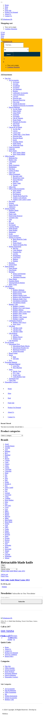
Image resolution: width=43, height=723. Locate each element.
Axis (6, 449)
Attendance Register (19, 277)
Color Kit (12, 149)
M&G (7, 511)
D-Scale (11, 223)
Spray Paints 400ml (19, 154)
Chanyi (7, 464)
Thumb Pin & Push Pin (20, 196)
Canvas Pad (16, 132)
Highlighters (13, 167)
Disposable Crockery (11, 382)
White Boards (13, 228)
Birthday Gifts (13, 304)
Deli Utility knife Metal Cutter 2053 (15, 580)
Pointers (15, 261)
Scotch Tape (17, 375)
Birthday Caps (17, 315)
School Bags (13, 264)
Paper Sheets (13, 279)
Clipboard (12, 212)
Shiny (6, 547)
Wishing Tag (17, 339)
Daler (6, 473)
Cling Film (12, 380)
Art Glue (15, 84)
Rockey (7, 540)
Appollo (7, 448)
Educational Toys (14, 344)
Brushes (15, 91)
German (7, 493)
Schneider (8, 545)
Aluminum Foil (13, 378)
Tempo (7, 551)
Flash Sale (8, 10)
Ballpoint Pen (13, 158)
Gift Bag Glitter (18, 331)
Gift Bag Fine (17, 330)
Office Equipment (14, 174)
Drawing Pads (17, 136)
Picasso (7, 538)
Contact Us (8, 16)
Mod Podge (8, 520)
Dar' (6, 477)
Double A (8, 484)
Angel (7, 444)
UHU (6, 552)
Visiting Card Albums (19, 198)
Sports (11, 355)
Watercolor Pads (18, 145)
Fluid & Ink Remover (15, 216)
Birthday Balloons (18, 290)
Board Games (13, 353)
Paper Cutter (17, 183)
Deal (6, 9)
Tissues (15, 185)
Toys (10, 360)
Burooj (7, 458)
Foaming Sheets (18, 142)
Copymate (8, 469)
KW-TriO (8, 505)
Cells (10, 163)
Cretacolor (8, 471)
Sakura (7, 542)
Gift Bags (12, 326)
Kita (6, 504)
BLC (6, 453)
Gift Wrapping (13, 340)
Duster (15, 241)
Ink (10, 221)
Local (6, 507)
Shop (6, 7)
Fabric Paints (17, 111)
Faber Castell (9, 487)
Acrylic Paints (17, 109)
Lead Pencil (16, 257)
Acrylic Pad (16, 129)
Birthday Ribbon (18, 310)
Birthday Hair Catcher (20, 313)
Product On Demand (11, 12)
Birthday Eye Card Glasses (21, 308)
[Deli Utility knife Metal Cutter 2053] (13, 571)
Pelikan (7, 533)
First (6, 489)
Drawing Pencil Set (19, 100)
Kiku (6, 502)
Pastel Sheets (17, 143)
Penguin (7, 534)
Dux (6, 486)
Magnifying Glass (18, 178)
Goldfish (7, 498)
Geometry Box (13, 217)
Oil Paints (16, 114)
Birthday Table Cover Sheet (21, 311)
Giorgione (8, 495)
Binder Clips (13, 160)
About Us (8, 14)
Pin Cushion (17, 192)
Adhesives (12, 207)
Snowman (8, 549)
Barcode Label (17, 176)
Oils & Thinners (18, 118)
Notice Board (17, 243)
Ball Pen (15, 248)
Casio (6, 462)
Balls (14, 357)
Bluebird (7, 455)
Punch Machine (18, 179)
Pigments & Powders (19, 122)
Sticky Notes (13, 284)
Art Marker (16, 85)
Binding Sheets (13, 210)
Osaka (7, 529)
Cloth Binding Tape (19, 377)
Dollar (7, 482)
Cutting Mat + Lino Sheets (21, 134)
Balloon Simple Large (20, 295)
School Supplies (10, 208)
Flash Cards (12, 214)
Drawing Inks (17, 98)
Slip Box (15, 181)
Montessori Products (19, 349)
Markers (15, 259)
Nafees (7, 524)
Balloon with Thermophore (21, 297)
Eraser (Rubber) (14, 236)
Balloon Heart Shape (19, 292)
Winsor (7, 558)
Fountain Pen (17, 252)
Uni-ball (7, 554)
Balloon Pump (17, 293)
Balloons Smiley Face (20, 299)
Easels (15, 140)
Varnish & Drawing (19, 104)
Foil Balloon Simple (19, 302)
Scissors (11, 203)
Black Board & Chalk (20, 239)
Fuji (6, 491)
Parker (7, 531)
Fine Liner (16, 102)
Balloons (11, 288)
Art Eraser (16, 82)
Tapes (10, 369)
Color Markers (17, 250)
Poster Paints (17, 120)
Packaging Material (11, 362)
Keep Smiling (9, 500)
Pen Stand (12, 201)
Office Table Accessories (16, 189)
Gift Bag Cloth (17, 328)
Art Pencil (16, 87)
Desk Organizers (14, 165)
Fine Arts (8, 78)
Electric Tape (17, 371)
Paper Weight (17, 190)
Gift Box (15, 335)
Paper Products (9, 266)
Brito (6, 457)
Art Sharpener (17, 89)
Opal (6, 525)
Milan (6, 518)
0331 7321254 (7, 631)
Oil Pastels (16, 116)
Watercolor (16, 125)
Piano (6, 536)
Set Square (12, 225)
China (7, 466)
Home (7, 5)
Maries (7, 513)
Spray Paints (13, 151)
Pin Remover (17, 194)
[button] (3, 32)
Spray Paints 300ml (19, 152)
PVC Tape (16, 373)
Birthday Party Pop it (19, 322)
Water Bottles (13, 230)
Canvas (15, 131)
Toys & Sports (9, 342)
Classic (7, 467)
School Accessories (15, 237)
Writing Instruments (15, 246)
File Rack (12, 169)
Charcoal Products (18, 95)
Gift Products (13, 333)
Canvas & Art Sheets (15, 127)
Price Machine (17, 368)
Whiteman (8, 556)
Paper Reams (13, 268)
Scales (11, 234)
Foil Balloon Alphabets (20, 301)
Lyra (6, 509)
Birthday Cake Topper (20, 317)
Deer (6, 478)
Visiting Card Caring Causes (22, 199)
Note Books (12, 270)
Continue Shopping (11, 29)
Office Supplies (10, 156)
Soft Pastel (16, 123)
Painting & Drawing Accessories (23, 105)
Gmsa (6, 496)
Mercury (7, 516)
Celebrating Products (15, 321)
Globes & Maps (14, 170)
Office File (12, 187)
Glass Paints (16, 113)
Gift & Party (9, 286)
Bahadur (7, 451)
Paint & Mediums (14, 107)
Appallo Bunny (10, 446)
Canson (7, 460)
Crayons (15, 96)
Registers (12, 263)
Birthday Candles (18, 319)
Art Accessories (14, 80)
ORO (6, 527)
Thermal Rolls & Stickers (17, 283)
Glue (10, 219)
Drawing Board (18, 138)
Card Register (17, 275)
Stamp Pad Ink (13, 205)
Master (7, 514)
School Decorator (18, 351)
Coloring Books (14, 227)
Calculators (12, 161)
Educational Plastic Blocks (21, 346)
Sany (6, 543)
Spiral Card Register (19, 274)
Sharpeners (12, 232)
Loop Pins (16, 366)
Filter (3, 565)
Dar (6, 475)
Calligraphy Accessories (20, 93)
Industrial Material (14, 364)
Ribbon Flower (17, 337)
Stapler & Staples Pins (20, 245)
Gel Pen (15, 254)
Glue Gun (12, 172)
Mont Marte (8, 522)
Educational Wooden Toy (21, 348)
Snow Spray (17, 324)
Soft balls (16, 358)
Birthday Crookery (19, 306)
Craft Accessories (14, 147)
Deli (6, 480)
